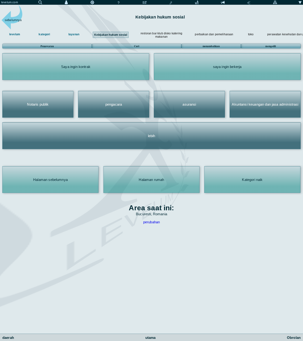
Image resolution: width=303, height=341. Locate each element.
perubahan (151, 222)
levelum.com (9, 2)
